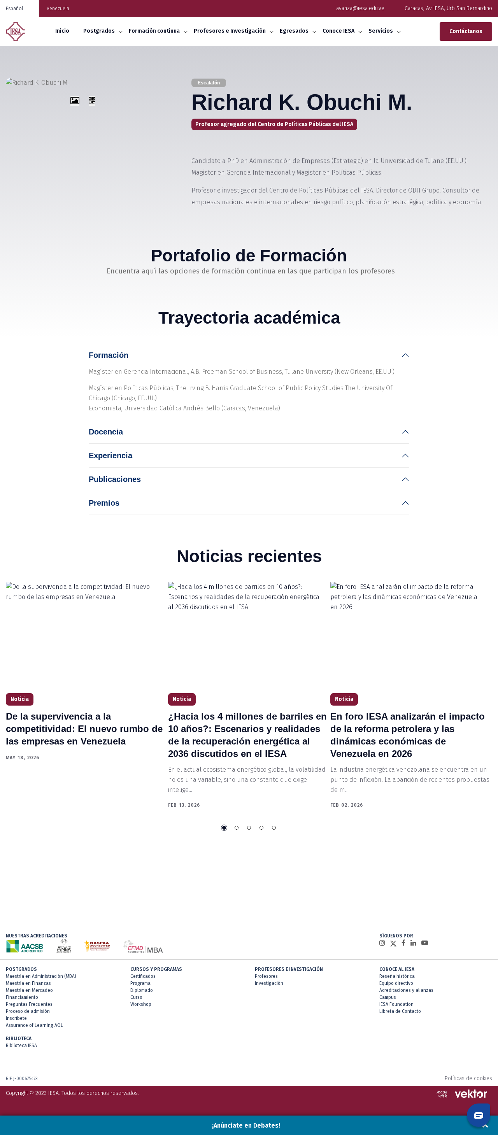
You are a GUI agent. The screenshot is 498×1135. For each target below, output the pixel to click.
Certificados (143, 976)
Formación (108, 355)
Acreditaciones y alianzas (406, 990)
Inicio (62, 31)
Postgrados (99, 31)
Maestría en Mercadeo (29, 990)
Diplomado (141, 990)
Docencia (106, 431)
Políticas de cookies (468, 1078)
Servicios (380, 31)
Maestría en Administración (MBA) (41, 976)
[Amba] (63, 946)
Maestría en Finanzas (28, 983)
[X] (393, 943)
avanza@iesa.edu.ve (360, 8)
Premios (104, 503)
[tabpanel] (87, 672)
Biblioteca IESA (21, 1045)
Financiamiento (22, 997)
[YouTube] (424, 943)
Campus (387, 997)
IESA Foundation (396, 1004)
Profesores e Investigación (230, 31)
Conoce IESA (338, 31)
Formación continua (154, 31)
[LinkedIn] (413, 943)
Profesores (266, 976)
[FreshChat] (478, 1115)
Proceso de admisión (28, 1011)
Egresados (294, 31)
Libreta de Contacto (400, 1011)
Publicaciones (115, 479)
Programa (140, 983)
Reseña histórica (397, 976)
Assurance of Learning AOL (34, 1025)
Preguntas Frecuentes (29, 1004)
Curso (136, 997)
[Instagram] (382, 943)
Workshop (140, 1004)
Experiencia (110, 455)
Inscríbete (16, 1018)
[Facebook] (403, 943)
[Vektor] (463, 1093)
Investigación (269, 983)
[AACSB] (25, 946)
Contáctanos (465, 31)
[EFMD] (143, 946)
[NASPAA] (97, 946)
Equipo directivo (396, 983)
